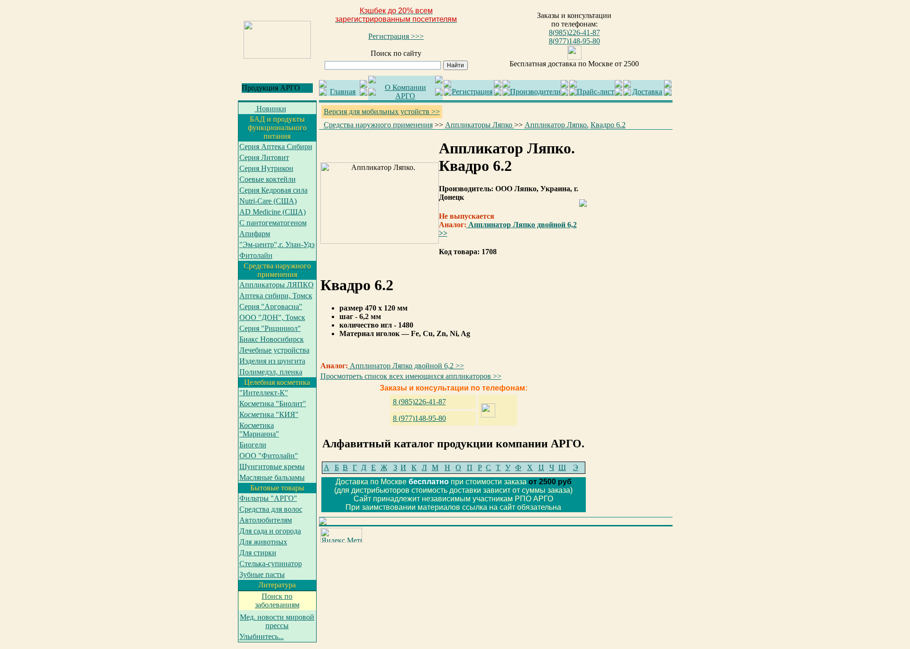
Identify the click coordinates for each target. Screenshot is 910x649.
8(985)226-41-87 (574, 32)
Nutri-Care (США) (268, 201)
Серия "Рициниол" (270, 328)
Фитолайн (256, 255)
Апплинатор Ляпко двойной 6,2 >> (406, 366)
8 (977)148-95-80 (419, 418)
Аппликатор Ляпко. (557, 125)
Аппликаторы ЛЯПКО (276, 285)
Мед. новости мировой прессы (277, 621)
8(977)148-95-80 (574, 41)
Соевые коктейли (267, 179)
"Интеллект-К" (263, 393)
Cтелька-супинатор (270, 564)
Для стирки (257, 553)
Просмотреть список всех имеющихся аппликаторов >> (410, 376)
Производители (535, 92)
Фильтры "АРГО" (268, 498)
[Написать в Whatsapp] (574, 57)
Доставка (647, 92)
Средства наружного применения (378, 125)
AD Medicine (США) (272, 212)
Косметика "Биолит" (272, 404)
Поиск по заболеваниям (277, 600)
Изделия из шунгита (272, 361)
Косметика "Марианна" (259, 429)
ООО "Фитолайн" (268, 456)
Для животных (263, 542)
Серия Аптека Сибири (275, 146)
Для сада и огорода (270, 531)
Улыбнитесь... (261, 636)
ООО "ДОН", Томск (272, 317)
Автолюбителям (265, 520)
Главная (342, 92)
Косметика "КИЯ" (269, 414)
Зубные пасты (262, 574)
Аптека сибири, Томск (275, 296)
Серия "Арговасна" (270, 306)
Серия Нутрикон (266, 168)
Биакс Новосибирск (271, 339)
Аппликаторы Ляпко (479, 125)
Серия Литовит (264, 157)
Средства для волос (270, 509)
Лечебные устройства (274, 350)
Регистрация (472, 92)
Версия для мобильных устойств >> (382, 111)
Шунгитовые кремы (272, 466)
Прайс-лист (595, 92)
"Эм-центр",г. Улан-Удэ (277, 244)
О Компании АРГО (405, 91)
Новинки (270, 109)
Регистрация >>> (396, 36)
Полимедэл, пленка (270, 372)
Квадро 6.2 (608, 125)
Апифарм (254, 234)
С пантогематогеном (273, 223)
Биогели (252, 445)
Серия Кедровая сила (273, 190)
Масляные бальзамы (272, 477)
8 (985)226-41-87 (419, 402)
